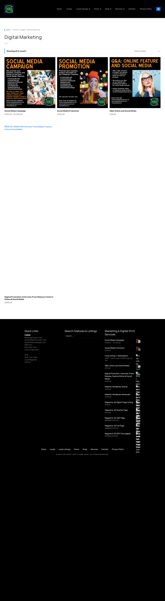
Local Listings (82, 9)
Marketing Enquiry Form (33, 338)
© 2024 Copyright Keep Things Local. (73, 454)
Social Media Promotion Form (35, 340)
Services (118, 9)
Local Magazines (31, 360)
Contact (131, 9)
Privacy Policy (146, 9)
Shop (107, 9)
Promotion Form (31, 347)
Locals (69, 9)
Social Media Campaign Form (35, 342)
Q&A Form (28, 345)
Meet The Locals (31, 357)
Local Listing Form (32, 350)
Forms (96, 9)
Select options (30, 120)
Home (59, 9)
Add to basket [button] (82, 120)
